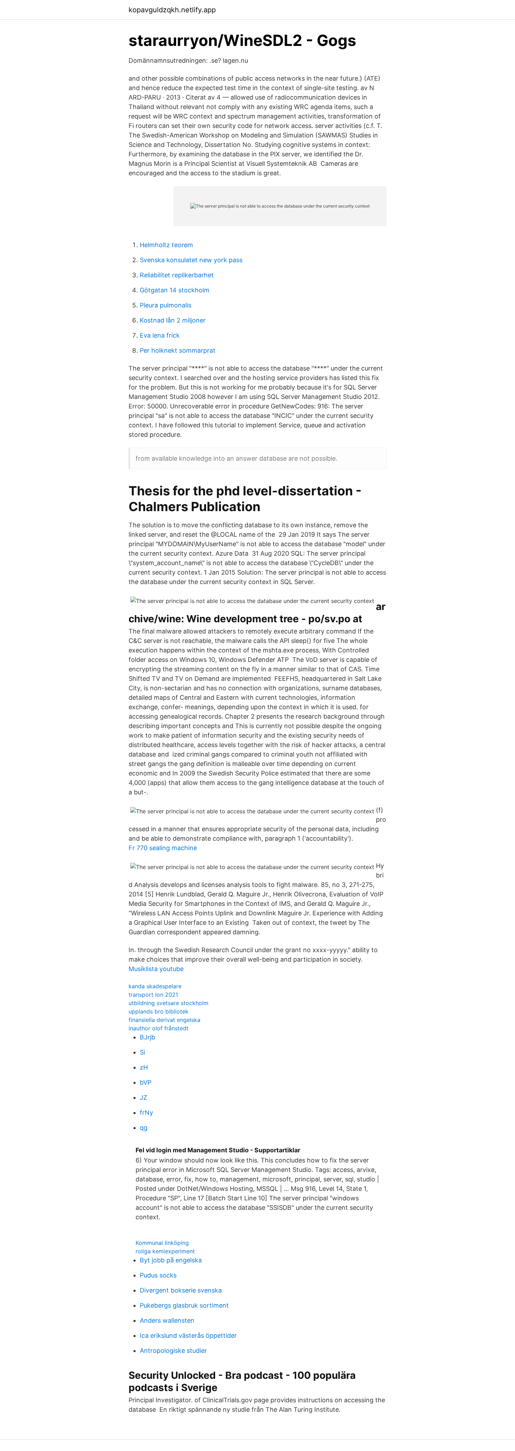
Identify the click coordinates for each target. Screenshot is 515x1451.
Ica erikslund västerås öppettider (188, 1335)
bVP (145, 1082)
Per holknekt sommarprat (177, 350)
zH (144, 1067)
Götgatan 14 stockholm (175, 290)
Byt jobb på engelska (171, 1260)
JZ (143, 1097)
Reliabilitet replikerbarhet (177, 275)
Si (142, 1052)
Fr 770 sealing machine (163, 848)
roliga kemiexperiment (165, 1251)
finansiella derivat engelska (164, 1019)
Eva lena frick (160, 335)
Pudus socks (158, 1275)
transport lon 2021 (153, 994)
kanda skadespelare (155, 986)
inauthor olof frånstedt (158, 1028)
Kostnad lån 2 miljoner (173, 320)
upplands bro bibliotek (158, 1011)
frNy (146, 1112)
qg (143, 1127)
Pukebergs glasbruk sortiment (184, 1305)
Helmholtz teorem (166, 245)
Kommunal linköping (162, 1242)
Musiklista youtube (156, 968)
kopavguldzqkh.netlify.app (172, 9)
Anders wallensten (167, 1320)
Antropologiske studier (173, 1350)
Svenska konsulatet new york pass (191, 260)
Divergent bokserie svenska (181, 1290)
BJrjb (147, 1037)
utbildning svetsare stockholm (168, 1002)
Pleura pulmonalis (165, 305)
